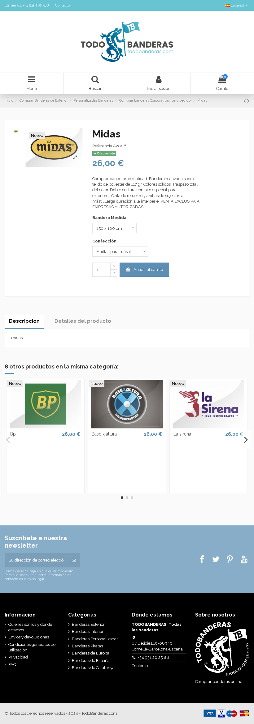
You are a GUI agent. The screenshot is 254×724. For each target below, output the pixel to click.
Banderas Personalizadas (95, 639)
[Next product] (248, 100)
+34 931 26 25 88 (153, 657)
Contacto (62, 5)
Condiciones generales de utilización (31, 647)
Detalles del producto (83, 321)
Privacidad (18, 657)
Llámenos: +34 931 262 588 (27, 5)
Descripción (24, 321)
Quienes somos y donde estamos (30, 627)
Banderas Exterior (88, 624)
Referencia (102, 146)
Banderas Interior (87, 631)
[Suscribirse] (74, 560)
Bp (13, 433)
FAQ (12, 664)
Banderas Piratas (87, 646)
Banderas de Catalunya (93, 667)
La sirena (182, 433)
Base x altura (104, 433)
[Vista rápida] (45, 427)
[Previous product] (245, 100)
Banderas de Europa (90, 653)
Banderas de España (91, 660)
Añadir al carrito (148, 269)
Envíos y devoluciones (28, 637)
